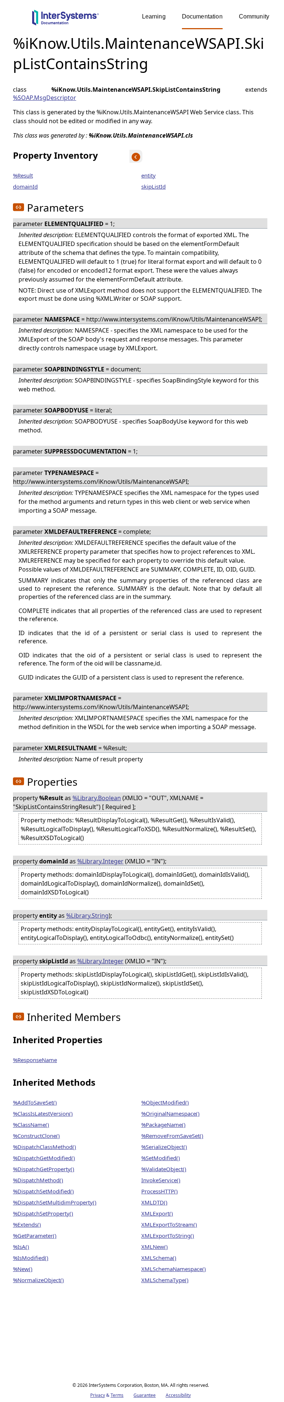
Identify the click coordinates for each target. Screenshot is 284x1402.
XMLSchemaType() (165, 1280)
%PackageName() (163, 1124)
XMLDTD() (154, 1202)
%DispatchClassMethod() (44, 1146)
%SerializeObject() (164, 1146)
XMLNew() (154, 1246)
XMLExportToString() (167, 1235)
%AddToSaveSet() (35, 1102)
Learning (154, 16)
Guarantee (144, 1395)
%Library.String (87, 915)
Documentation (202, 16)
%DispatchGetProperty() (43, 1169)
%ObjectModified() (165, 1102)
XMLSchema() (158, 1257)
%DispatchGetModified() (44, 1158)
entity (148, 175)
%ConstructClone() (36, 1135)
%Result (23, 175)
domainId (25, 186)
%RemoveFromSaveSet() (172, 1135)
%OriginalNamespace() (170, 1113)
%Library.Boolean (96, 798)
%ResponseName (35, 1060)
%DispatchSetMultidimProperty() (55, 1202)
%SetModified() (160, 1158)
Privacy (97, 1395)
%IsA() (21, 1246)
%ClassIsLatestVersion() (43, 1113)
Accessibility (178, 1395)
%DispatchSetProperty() (43, 1213)
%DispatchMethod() (38, 1180)
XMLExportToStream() (169, 1224)
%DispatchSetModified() (43, 1191)
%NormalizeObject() (38, 1280)
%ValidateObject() (163, 1169)
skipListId (153, 186)
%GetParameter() (35, 1235)
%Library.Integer (100, 861)
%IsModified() (30, 1257)
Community (254, 16)
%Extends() (27, 1224)
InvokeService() (160, 1180)
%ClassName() (31, 1124)
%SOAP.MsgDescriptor (44, 98)
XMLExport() (157, 1213)
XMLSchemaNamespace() (173, 1269)
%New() (23, 1269)
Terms (117, 1395)
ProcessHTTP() (159, 1191)
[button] (18, 207)
